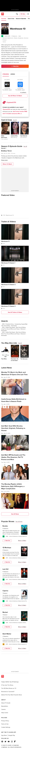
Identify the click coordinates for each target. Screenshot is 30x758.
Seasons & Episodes (21, 18)
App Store (4, 735)
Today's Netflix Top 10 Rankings (10, 682)
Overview (3, 18)
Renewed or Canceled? (7, 691)
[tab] (6, 74)
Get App (23, 14)
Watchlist (15, 66)
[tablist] (15, 74)
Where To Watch (7, 164)
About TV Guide (5, 703)
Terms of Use (4, 724)
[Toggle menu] (28, 14)
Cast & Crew (11, 18)
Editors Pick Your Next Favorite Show (11, 695)
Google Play (11, 735)
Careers (3, 709)
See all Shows (19, 521)
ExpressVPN (6, 109)
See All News (15, 514)
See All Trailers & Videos (15, 312)
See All (15, 120)
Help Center (4, 712)
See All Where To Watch (15, 96)
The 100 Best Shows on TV (8, 688)
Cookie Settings (5, 727)
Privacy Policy (5, 721)
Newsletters (4, 706)
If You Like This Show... (7, 685)
